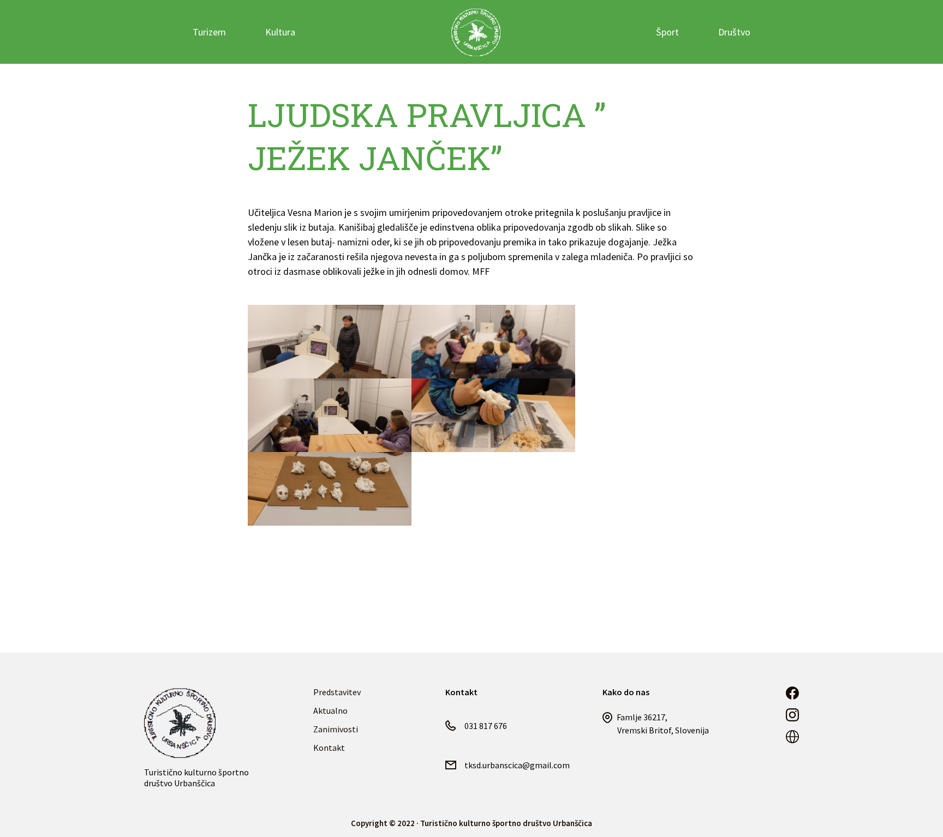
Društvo (734, 32)
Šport (667, 32)
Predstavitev (337, 692)
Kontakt (329, 747)
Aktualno (330, 710)
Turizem (209, 32)
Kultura (280, 32)
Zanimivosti (335, 729)
